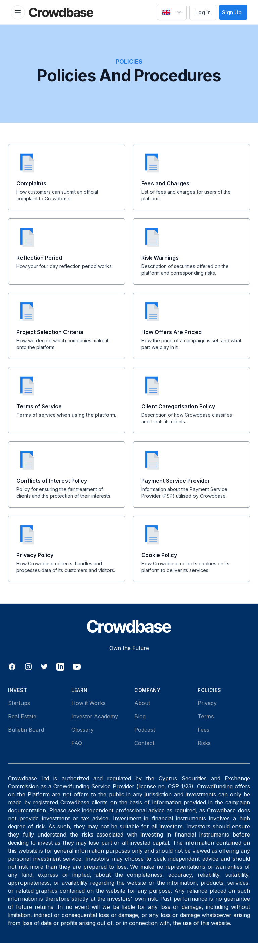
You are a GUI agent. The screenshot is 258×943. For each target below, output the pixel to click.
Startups (19, 703)
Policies (209, 690)
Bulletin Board (26, 729)
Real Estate (22, 716)
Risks (204, 743)
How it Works (88, 703)
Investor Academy (94, 716)
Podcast (144, 729)
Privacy (207, 703)
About (142, 703)
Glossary (82, 729)
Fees (203, 729)
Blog (140, 716)
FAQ (76, 743)
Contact (144, 743)
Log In (203, 12)
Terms (206, 716)
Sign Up (232, 12)
